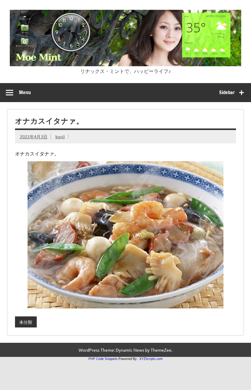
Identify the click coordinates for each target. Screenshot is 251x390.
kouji (60, 136)
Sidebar (227, 92)
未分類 (25, 322)
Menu (25, 92)
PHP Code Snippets (103, 358)
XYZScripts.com (151, 358)
